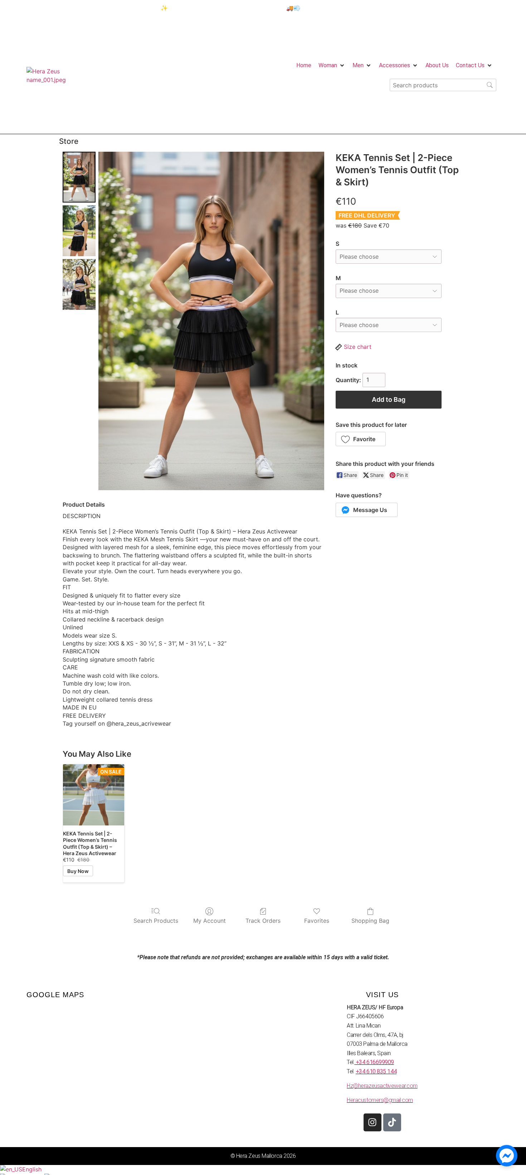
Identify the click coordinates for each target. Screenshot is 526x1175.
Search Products (155, 920)
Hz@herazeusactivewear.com (382, 1085)
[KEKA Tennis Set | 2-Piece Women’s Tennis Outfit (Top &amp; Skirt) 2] (79, 284)
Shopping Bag (370, 920)
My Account (209, 920)
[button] (361, 439)
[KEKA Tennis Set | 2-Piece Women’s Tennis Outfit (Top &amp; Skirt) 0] (79, 177)
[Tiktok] (392, 1122)
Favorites (316, 920)
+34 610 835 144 (376, 1071)
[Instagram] (372, 1122)
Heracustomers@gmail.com (380, 1100)
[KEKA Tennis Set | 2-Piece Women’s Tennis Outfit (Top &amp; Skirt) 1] (79, 230)
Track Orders (263, 920)
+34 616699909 (375, 1062)
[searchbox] (443, 85)
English (32, 1169)
